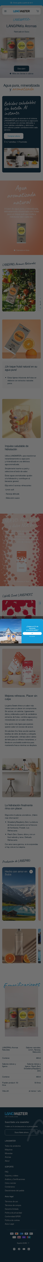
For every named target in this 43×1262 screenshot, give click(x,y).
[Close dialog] (41, 620)
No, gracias (32, 636)
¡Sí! (32, 633)
